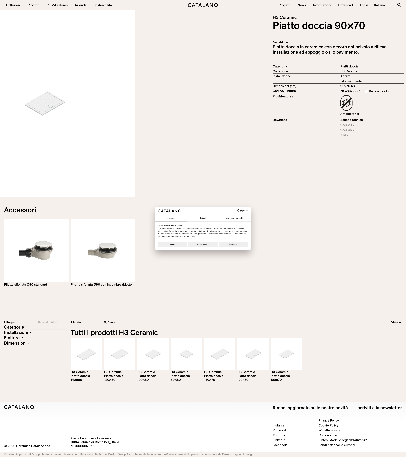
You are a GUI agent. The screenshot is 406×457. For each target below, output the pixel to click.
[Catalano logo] (203, 5)
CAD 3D (353, 130)
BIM (353, 135)
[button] (13, 5)
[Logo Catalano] (19, 407)
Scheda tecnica (351, 120)
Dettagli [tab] (203, 218)
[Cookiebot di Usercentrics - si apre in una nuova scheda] (239, 211)
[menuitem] (57, 5)
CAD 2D (353, 125)
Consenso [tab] (171, 218)
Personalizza (202, 244)
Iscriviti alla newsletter (379, 407)
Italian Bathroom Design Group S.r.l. (109, 454)
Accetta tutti (233, 244)
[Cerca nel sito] (399, 5)
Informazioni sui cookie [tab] (234, 218)
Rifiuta (172, 244)
